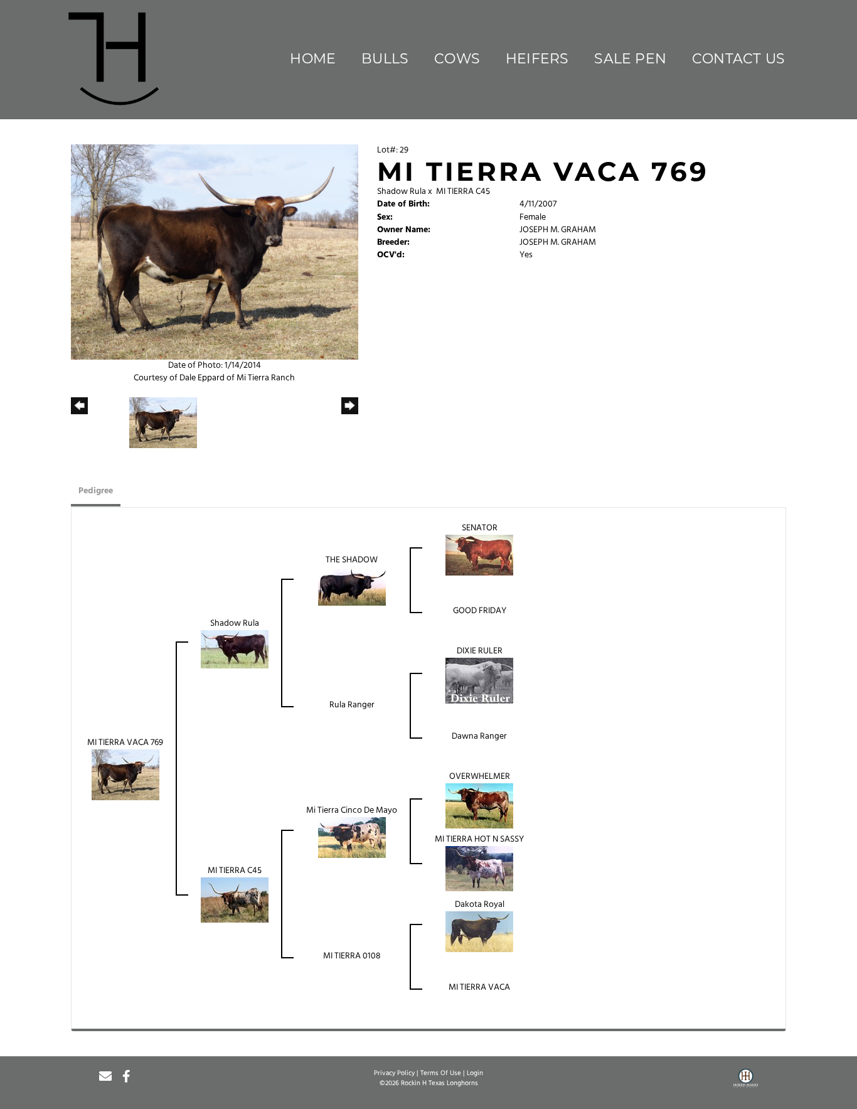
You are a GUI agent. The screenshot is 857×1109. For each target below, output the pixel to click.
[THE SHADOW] (352, 586)
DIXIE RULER (480, 651)
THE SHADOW (352, 560)
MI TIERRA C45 (463, 191)
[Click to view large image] (214, 252)
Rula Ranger (352, 705)
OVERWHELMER (479, 776)
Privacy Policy (394, 1073)
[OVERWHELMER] (479, 806)
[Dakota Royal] (479, 931)
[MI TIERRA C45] (235, 900)
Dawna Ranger (479, 736)
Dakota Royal (479, 904)
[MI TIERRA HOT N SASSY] (479, 869)
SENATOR (480, 528)
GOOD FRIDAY (479, 611)
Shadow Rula (401, 191)
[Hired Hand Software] (745, 1082)
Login (475, 1073)
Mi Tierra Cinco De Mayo (351, 810)
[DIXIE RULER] (479, 680)
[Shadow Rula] (235, 649)
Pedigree (95, 491)
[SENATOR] (479, 555)
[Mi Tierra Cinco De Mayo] (352, 837)
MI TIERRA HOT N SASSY (479, 839)
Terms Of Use (440, 1073)
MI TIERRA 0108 (352, 956)
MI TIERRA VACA (479, 987)
